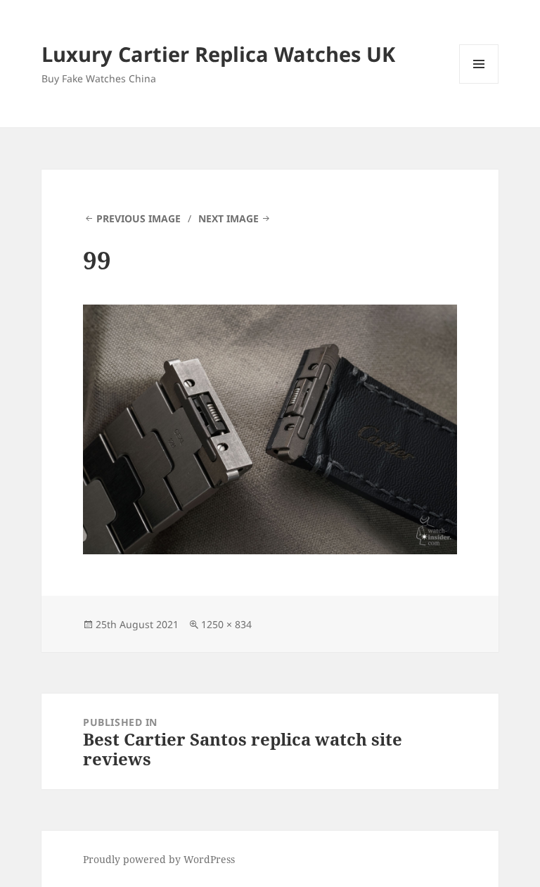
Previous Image (138, 218)
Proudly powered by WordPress (159, 859)
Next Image (228, 218)
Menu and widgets (479, 83)
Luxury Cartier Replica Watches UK (218, 54)
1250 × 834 (226, 624)
